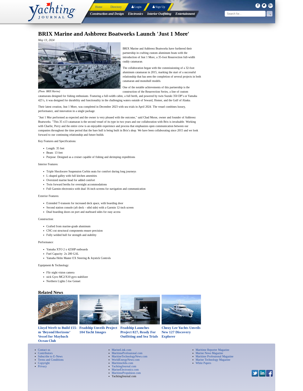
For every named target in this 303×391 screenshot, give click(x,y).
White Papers (203, 363)
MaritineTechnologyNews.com (129, 356)
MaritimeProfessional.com (127, 353)
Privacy (42, 366)
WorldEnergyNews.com (126, 359)
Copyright (44, 363)
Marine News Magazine (209, 353)
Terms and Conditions (50, 359)
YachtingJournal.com (124, 366)
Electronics (135, 13)
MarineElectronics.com (125, 369)
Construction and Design (107, 13)
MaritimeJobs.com (122, 363)
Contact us (44, 349)
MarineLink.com (121, 349)
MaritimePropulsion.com (126, 373)
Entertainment (185, 13)
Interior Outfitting (159, 13)
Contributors (45, 353)
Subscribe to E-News (50, 356)
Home (98, 6)
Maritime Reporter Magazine (212, 349)
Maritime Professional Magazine (214, 356)
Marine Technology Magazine (213, 359)
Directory (116, 6)
